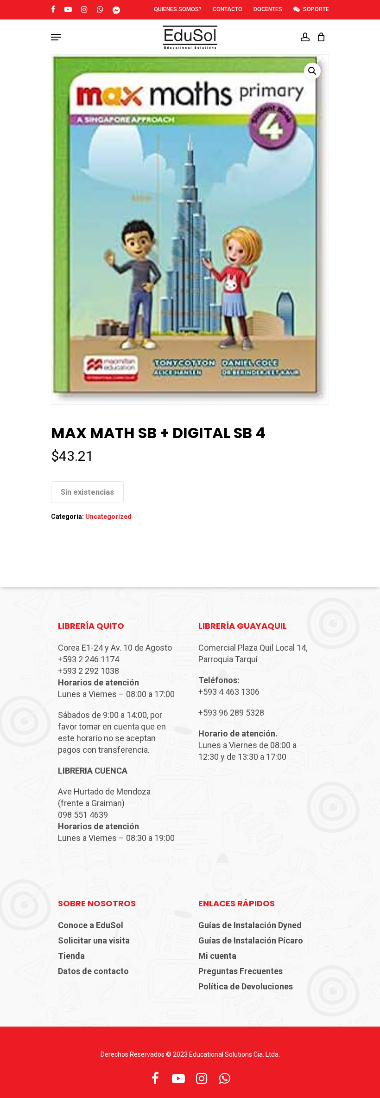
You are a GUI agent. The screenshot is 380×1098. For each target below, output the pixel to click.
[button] (312, 71)
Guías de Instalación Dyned (250, 925)
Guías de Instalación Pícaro (250, 940)
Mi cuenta (217, 956)
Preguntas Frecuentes (240, 971)
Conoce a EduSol (90, 925)
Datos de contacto (93, 971)
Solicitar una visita (94, 940)
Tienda (71, 956)
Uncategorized (108, 516)
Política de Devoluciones (245, 986)
